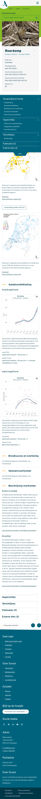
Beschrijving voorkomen (12, 115)
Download (5, 197)
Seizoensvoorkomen (11, 111)
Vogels (18, 9)
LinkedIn (13, 724)
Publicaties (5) (9, 144)
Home (11, 9)
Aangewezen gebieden (12, 126)
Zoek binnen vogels (9, 13)
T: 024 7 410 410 (8, 751)
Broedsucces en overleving (13, 108)
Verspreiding (8, 102)
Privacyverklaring (24, 790)
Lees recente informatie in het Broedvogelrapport (19, 586)
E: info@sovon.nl (8, 748)
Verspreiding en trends (13, 99)
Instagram (21, 724)
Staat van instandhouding (13, 123)
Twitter (8, 724)
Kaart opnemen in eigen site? (11, 199)
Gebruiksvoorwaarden (26, 793)
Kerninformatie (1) (10, 129)
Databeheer (9, 793)
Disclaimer (8, 790)
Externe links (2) (10, 148)
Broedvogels (8, 138)
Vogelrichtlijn (9, 120)
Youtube (17, 724)
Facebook (4, 724)
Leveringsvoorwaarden (12, 796)
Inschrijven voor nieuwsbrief (15, 711)
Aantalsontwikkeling (11, 105)
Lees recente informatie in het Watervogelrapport (19, 530)
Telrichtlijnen (8, 135)
